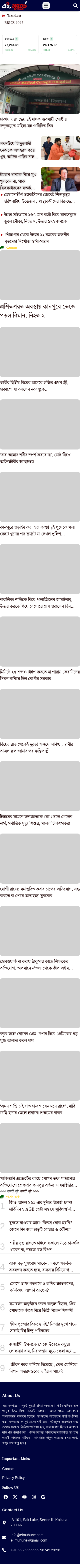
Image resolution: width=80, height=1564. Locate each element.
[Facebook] (5, 1497)
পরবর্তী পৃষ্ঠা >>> (29, 1191)
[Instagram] (33, 1497)
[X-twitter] (15, 1497)
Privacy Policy (13, 1478)
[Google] (43, 1497)
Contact (8, 1469)
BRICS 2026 (14, 23)
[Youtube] (24, 1497)
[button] (46, 5)
